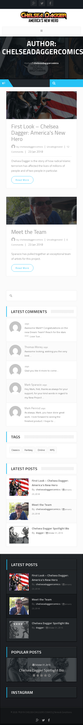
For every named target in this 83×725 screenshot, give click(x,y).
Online (41, 450)
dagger (40, 533)
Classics (15, 450)
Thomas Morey (36, 347)
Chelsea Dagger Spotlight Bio (50, 528)
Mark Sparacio (36, 384)
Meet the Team (28, 231)
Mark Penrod (35, 408)
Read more (22, 180)
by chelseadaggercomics (29, 147)
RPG (52, 450)
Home (27, 63)
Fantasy (29, 450)
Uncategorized (55, 147)
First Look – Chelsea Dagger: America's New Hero (38, 132)
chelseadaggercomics (48, 489)
